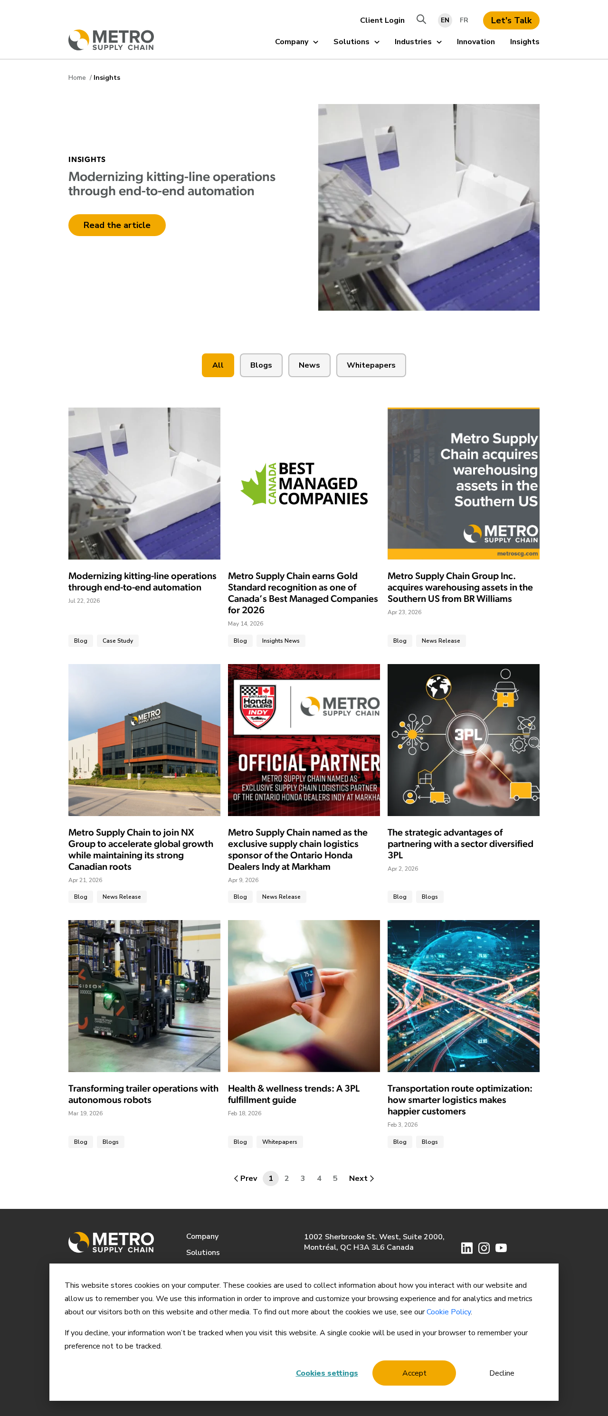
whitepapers (371, 365)
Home (78, 77)
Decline (501, 1373)
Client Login (382, 20)
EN (445, 20)
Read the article (117, 225)
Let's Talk (511, 20)
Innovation (476, 42)
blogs (261, 365)
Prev (248, 1178)
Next (358, 1178)
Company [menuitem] (202, 1236)
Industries (413, 42)
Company (291, 42)
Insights (525, 42)
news (309, 365)
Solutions (351, 42)
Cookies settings (327, 1373)
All (218, 365)
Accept (414, 1373)
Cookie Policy (449, 1312)
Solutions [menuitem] (203, 1252)
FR (464, 20)
